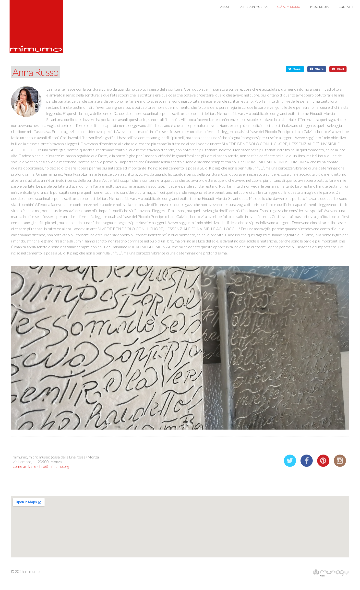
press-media (319, 7)
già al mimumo (288, 7)
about (225, 7)
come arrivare (24, 466)
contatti (345, 7)
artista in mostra (253, 7)
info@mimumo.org (54, 466)
